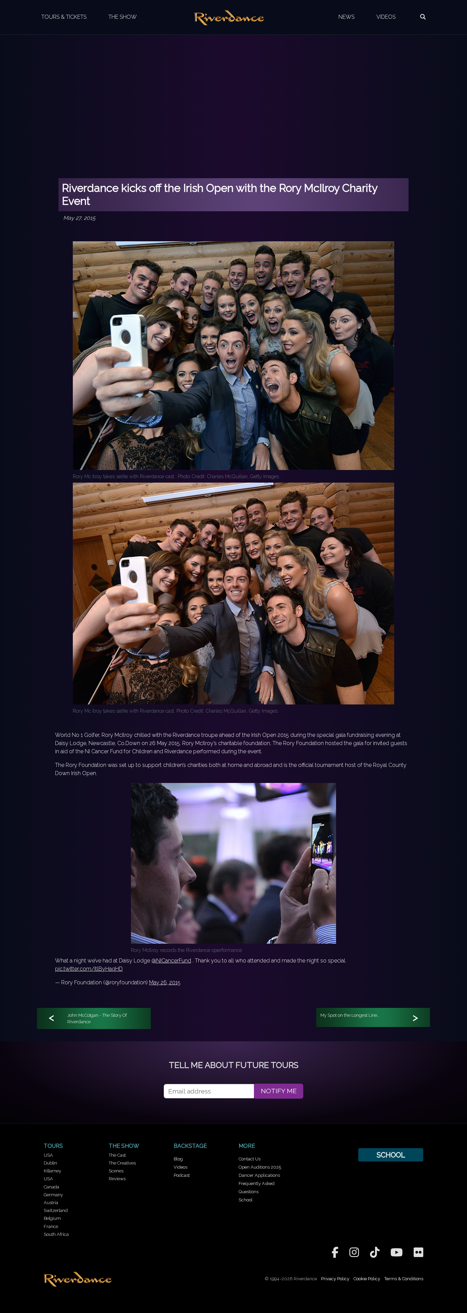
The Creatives (122, 1163)
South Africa (56, 1234)
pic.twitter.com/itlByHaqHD (89, 969)
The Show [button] (122, 17)
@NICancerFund (171, 960)
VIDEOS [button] (386, 17)
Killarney (52, 1170)
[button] (422, 17)
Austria (51, 1202)
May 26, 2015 (165, 982)
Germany (53, 1194)
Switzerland (56, 1210)
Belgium (52, 1218)
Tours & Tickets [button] (63, 17)
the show (124, 1146)
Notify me (279, 1091)
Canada (51, 1186)
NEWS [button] (346, 17)
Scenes (116, 1170)
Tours (53, 1146)
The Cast (117, 1155)
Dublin (50, 1163)
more (247, 1146)
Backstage (190, 1146)
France (51, 1226)
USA (48, 1155)
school (390, 1155)
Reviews (117, 1178)
